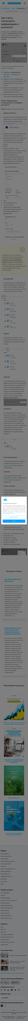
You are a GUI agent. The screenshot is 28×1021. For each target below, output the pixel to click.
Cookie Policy (17, 511)
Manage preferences (14, 517)
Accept (13, 521)
